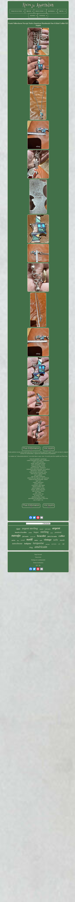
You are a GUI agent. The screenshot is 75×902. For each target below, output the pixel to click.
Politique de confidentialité (38, 560)
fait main (25, 536)
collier (62, 536)
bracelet (41, 535)
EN (37, 565)
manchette (48, 544)
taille (55, 540)
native (51, 532)
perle (41, 540)
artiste (30, 532)
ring (31, 547)
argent (56, 528)
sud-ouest (47, 529)
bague (36, 532)
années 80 (32, 536)
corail (23, 540)
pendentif (58, 532)
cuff (63, 544)
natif (30, 539)
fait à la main (52, 536)
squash (62, 540)
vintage (47, 539)
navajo (16, 535)
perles (13, 540)
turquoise (38, 543)
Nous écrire (38, 557)
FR (39, 565)
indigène (27, 543)
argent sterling (30, 528)
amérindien (53, 544)
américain (41, 547)
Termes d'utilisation (38, 562)
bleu (18, 540)
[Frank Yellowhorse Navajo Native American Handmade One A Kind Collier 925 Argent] (38, 41)
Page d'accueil (38, 554)
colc (59, 544)
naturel (41, 529)
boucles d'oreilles (21, 532)
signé (18, 529)
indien (36, 540)
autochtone (17, 543)
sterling (44, 531)
